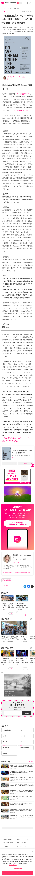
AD (2, 672)
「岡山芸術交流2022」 (22, 94)
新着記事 (5, 753)
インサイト (5, 736)
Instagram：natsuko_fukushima (22, 572)
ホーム (3, 8)
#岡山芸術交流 (6, 580)
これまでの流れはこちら (20, 110)
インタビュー (6, 747)
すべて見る (30, 619)
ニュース (3, 11)
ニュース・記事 (9, 8)
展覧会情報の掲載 (21, 842)
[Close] (33, 852)
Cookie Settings (17, 868)
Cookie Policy (13, 865)
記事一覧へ (16, 562)
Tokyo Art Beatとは (7, 839)
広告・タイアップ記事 (8, 842)
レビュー (22, 741)
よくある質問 (6, 846)
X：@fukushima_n (7, 572)
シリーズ (22, 730)
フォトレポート (23, 736)
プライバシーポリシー (22, 846)
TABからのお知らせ (24, 747)
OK (17, 873)
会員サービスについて (22, 839)
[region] (17, 862)
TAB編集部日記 (6, 730)
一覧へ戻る (5, 586)
